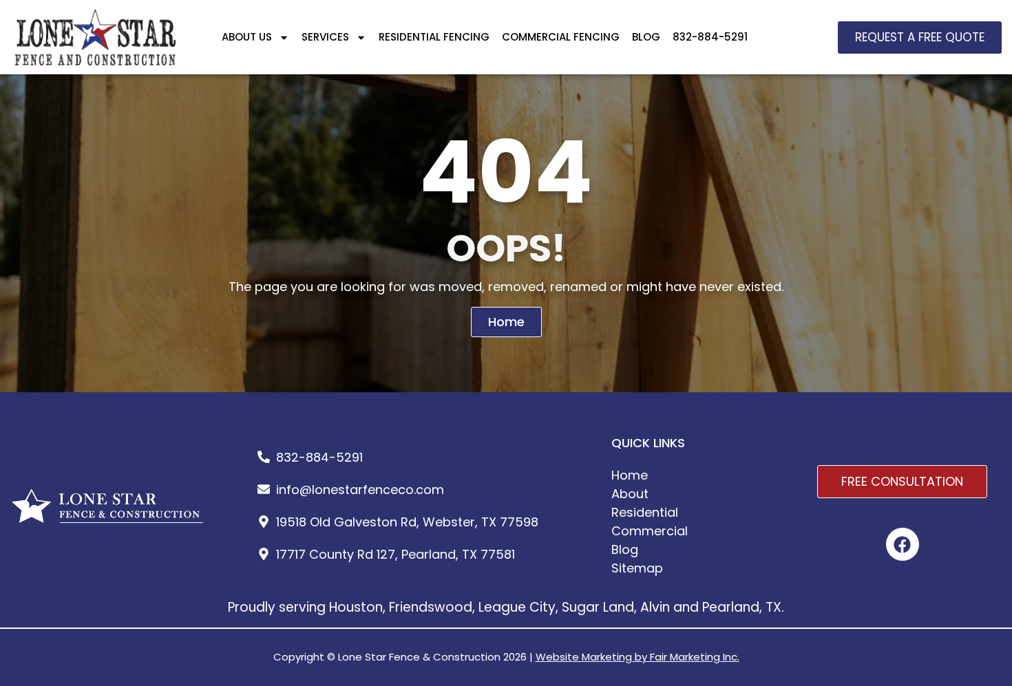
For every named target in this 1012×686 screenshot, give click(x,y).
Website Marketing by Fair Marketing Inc (636, 657)
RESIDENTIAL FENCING (434, 37)
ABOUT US (247, 37)
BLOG (646, 37)
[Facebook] (902, 544)
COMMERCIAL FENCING (561, 37)
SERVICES (325, 37)
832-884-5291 (710, 37)
